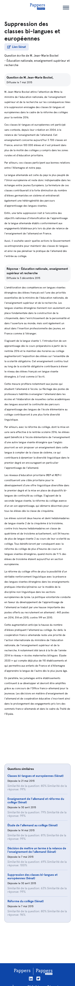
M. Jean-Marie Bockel (44, 55)
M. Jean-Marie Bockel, (38, 77)
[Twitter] (38, 978)
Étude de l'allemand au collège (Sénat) (32, 825)
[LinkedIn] (30, 978)
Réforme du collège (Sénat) (25, 901)
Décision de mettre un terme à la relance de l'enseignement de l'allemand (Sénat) (36, 850)
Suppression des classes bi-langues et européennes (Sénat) (32, 876)
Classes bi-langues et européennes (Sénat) (35, 776)
